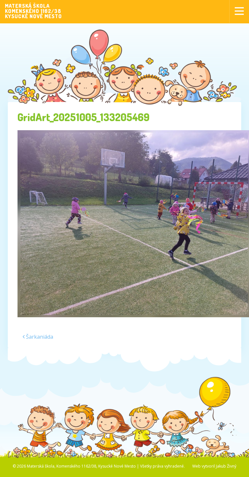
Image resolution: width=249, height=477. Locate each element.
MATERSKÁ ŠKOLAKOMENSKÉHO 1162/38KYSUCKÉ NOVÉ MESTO (33, 11)
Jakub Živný (226, 466)
